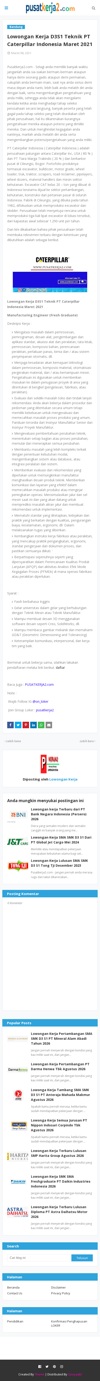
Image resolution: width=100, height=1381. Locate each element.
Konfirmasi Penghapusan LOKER (69, 1323)
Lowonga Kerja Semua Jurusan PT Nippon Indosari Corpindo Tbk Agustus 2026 (59, 1125)
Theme (39, 1374)
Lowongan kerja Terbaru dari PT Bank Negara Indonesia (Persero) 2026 (59, 814)
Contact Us (14, 1293)
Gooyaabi (75, 1374)
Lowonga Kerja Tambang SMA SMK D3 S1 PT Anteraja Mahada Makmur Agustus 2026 (60, 1095)
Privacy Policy (60, 1293)
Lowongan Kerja (62, 779)
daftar (60, 667)
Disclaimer (58, 1287)
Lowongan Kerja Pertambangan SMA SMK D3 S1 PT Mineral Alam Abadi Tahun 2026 (61, 1038)
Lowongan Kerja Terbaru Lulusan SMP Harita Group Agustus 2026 (58, 1153)
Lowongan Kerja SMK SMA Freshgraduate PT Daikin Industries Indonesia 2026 (60, 1181)
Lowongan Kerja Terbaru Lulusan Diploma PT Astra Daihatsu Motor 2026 (59, 1212)
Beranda (13, 1287)
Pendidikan (15, 1321)
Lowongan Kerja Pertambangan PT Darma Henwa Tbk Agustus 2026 (60, 1066)
